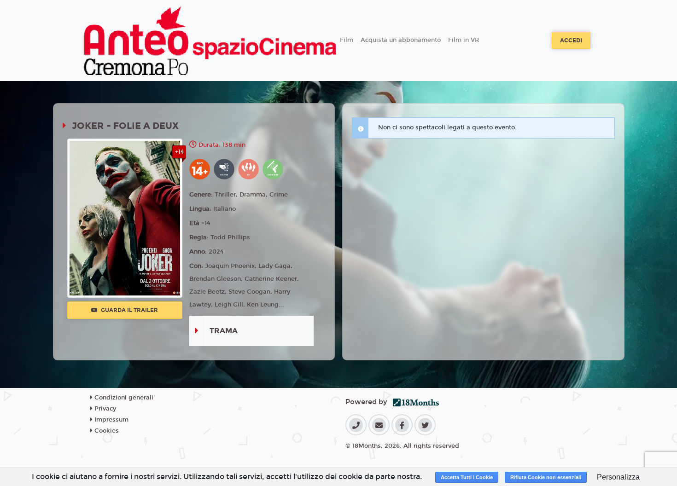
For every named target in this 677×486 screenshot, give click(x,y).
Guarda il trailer (128, 310)
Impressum (110, 419)
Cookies (106, 430)
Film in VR (463, 40)
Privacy (104, 408)
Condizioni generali (123, 397)
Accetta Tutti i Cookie (467, 477)
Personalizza (618, 477)
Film (346, 40)
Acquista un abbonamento (401, 40)
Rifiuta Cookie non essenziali (545, 477)
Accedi (571, 40)
